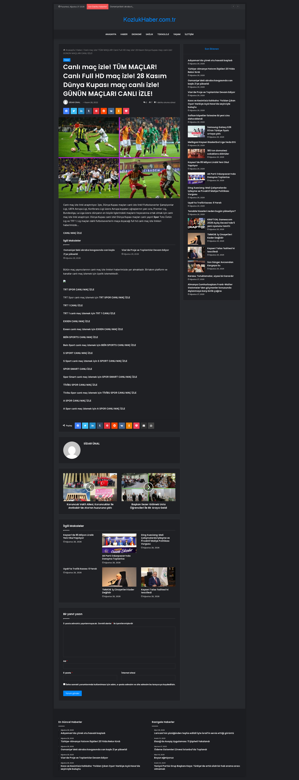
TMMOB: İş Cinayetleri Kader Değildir (118, 591)
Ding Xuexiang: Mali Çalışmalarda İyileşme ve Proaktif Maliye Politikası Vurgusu (155, 539)
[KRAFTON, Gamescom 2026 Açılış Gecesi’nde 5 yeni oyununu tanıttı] (196, 224)
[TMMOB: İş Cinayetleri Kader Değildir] (119, 577)
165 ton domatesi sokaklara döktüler (218, 152)
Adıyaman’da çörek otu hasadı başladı (210, 60)
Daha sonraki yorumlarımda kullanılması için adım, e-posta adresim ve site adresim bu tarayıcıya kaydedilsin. (120, 684)
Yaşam (176, 34)
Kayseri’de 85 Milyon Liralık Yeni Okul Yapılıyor (78, 536)
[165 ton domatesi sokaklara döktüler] (196, 153)
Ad (65, 661)
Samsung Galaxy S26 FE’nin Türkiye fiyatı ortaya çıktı (219, 130)
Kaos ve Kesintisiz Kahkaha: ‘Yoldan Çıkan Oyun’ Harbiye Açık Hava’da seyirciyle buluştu (211, 104)
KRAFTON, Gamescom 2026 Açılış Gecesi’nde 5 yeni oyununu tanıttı (221, 223)
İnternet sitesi (128, 672)
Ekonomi (136, 34)
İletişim (189, 34)
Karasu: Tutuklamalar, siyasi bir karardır (211, 276)
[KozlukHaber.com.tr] (149, 19)
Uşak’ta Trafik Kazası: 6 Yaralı (80, 568)
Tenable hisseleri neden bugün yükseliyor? (212, 211)
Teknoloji (163, 34)
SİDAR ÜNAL (74, 102)
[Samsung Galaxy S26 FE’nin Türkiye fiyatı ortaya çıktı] (196, 131)
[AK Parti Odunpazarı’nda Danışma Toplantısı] (119, 543)
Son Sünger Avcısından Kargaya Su (220, 264)
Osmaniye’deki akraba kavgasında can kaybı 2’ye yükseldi (137, 6)
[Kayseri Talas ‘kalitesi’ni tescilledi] (158, 577)
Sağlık (149, 34)
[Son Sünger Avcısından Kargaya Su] (196, 266)
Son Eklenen (212, 48)
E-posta (68, 672)
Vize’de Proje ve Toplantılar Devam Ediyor (145, 250)
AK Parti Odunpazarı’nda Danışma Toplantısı (116, 557)
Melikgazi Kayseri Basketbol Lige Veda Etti (212, 142)
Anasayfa (110, 34)
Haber (124, 34)
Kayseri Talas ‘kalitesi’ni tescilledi (154, 591)
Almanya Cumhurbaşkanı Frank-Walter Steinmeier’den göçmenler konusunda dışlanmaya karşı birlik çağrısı (210, 288)
